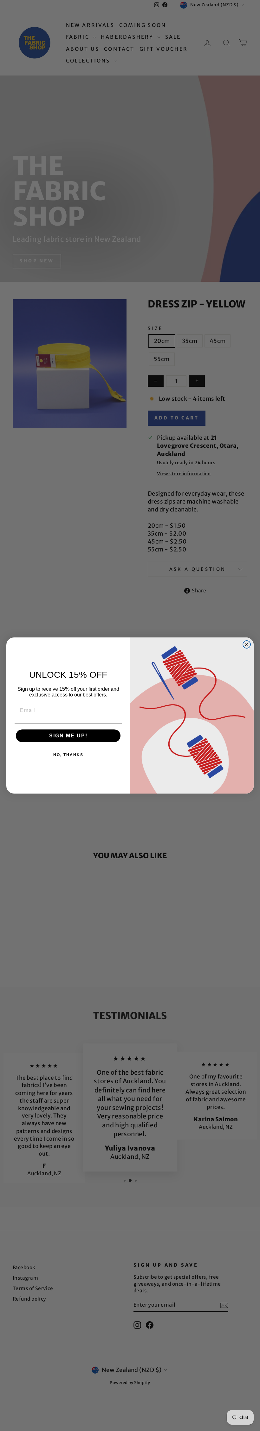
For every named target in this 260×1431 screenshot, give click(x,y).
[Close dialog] (246, 644)
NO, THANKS (68, 755)
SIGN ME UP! (68, 735)
